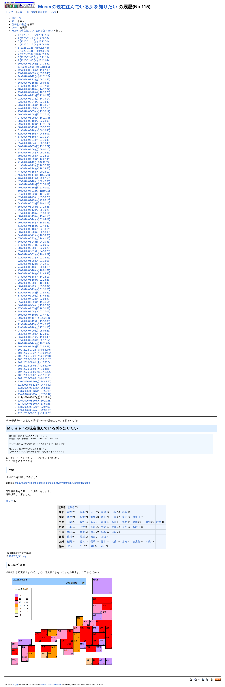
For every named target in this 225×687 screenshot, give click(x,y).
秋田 (92, 512)
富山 (103, 522)
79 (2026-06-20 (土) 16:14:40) (34, 283)
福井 (124, 522)
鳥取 (69, 531)
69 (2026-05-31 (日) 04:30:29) (34, 251)
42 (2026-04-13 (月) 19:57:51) (34, 165)
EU (81, 546)
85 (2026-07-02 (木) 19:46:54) (34, 302)
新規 (19, 12)
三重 (69, 527)
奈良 (124, 527)
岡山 (92, 531)
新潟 (92, 522)
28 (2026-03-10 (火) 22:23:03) (34, 121)
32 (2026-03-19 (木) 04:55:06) (34, 133)
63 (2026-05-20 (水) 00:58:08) (34, 232)
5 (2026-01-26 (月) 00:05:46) (33, 47)
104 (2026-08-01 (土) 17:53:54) (34, 362)
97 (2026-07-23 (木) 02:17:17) (34, 340)
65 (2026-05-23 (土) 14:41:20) (34, 238)
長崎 (92, 541)
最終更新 (42, 12)
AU (92, 546)
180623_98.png (17, 556)
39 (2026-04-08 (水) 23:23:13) (34, 156)
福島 (124, 512)
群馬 (92, 517)
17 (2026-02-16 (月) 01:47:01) (34, 86)
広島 (103, 531)
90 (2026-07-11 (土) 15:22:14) (34, 318)
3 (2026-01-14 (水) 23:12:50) (33, 41)
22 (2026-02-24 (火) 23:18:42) (34, 102)
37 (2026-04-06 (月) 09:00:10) (34, 149)
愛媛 (82, 536)
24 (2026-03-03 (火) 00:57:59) (34, 108)
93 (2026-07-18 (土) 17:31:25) (34, 327)
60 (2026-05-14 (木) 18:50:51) (34, 222)
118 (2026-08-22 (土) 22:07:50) (34, 407)
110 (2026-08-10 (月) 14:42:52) (34, 381)
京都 (92, 527)
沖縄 (148, 541)
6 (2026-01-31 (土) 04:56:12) (33, 51)
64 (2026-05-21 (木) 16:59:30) (34, 235)
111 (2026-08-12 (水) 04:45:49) (34, 384)
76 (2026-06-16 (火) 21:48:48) (34, 273)
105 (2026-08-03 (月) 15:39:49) (34, 365)
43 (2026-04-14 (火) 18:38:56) (34, 168)
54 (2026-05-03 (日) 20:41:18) (34, 203)
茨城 (69, 517)
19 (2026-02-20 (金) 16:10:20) (34, 92)
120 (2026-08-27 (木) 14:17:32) (34, 413)
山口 (114, 531)
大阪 (103, 527)
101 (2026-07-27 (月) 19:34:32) (34, 353)
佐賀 (82, 541)
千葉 (114, 517)
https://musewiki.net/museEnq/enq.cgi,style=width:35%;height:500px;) (52, 483)
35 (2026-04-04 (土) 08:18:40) (34, 143)
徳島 (92, 536)
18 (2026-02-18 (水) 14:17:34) (34, 89)
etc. (103, 546)
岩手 (82, 512)
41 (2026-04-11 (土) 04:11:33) (33, 162)
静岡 (135, 522)
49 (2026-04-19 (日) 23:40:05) (34, 187)
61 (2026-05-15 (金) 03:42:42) (34, 226)
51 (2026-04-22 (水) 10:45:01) (34, 194)
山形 (114, 512)
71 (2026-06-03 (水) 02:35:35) (34, 257)
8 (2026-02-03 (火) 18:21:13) (33, 57)
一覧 (26, 12)
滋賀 (82, 527)
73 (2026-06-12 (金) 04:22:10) (34, 264)
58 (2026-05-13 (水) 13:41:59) (34, 216)
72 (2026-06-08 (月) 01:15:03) (34, 261)
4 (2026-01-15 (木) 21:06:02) (33, 44)
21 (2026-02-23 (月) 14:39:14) (34, 98)
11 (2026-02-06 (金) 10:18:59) (34, 67)
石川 (114, 522)
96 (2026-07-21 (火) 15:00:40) (34, 337)
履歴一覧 (17, 18)
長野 (82, 522)
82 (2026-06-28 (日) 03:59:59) (34, 292)
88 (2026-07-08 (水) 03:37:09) (34, 311)
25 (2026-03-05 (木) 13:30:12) (34, 111)
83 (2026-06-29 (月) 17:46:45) (34, 295)
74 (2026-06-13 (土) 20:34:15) (34, 267)
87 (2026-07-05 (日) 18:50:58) (34, 308)
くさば (15, 684)
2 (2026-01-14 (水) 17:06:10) (33, 38)
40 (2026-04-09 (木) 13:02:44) (34, 159)
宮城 (103, 512)
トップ (9, 12)
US (68, 546)
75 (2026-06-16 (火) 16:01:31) (34, 270)
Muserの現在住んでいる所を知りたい (77, 6)
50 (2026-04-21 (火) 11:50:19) (34, 191)
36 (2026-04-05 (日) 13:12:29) (34, 146)
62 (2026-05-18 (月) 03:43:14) (34, 229)
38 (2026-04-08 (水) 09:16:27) (34, 152)
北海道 (70, 507)
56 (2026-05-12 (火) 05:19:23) (34, 210)
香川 (69, 536)
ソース (15, 27)
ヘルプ (52, 12)
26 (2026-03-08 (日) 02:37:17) (34, 114)
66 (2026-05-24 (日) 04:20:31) (34, 241)
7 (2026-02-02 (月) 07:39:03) (33, 54)
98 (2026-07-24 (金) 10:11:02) (34, 343)
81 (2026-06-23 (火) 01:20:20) (34, 289)
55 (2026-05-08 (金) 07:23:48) (34, 206)
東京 (124, 517)
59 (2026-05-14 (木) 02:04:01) (34, 219)
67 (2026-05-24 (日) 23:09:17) (34, 245)
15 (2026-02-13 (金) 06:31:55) (34, 79)
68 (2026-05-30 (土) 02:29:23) (34, 248)
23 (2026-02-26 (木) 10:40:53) (34, 105)
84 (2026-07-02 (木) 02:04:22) (34, 299)
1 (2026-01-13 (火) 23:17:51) (33, 35)
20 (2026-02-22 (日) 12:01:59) (34, 95)
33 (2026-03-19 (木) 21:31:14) (34, 136)
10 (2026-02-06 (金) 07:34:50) (34, 63)
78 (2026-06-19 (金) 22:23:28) (34, 279)
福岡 (69, 541)
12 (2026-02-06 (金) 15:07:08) (34, 70)
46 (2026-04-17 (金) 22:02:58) (34, 178)
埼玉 (103, 517)
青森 (69, 512)
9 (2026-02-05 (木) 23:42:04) (33, 60)
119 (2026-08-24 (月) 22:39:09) (34, 410)
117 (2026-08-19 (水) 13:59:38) (34, 403)
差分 (14, 21)
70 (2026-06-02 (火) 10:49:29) (34, 254)
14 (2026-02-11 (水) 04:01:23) (34, 76)
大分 (114, 541)
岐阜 (158, 522)
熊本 (103, 541)
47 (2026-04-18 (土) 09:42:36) (34, 181)
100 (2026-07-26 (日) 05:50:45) (34, 349)
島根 (82, 531)
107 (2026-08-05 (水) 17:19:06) (34, 372)
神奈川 (136, 517)
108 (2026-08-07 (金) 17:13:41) (34, 375)
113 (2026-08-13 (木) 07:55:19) (34, 391)
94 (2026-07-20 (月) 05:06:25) (34, 330)
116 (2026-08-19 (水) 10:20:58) (34, 400)
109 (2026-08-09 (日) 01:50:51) (34, 378)
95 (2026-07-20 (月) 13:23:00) (34, 334)
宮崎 (124, 541)
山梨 (69, 522)
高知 (103, 536)
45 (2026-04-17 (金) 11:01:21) (34, 175)
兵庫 (114, 527)
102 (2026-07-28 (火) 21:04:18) (34, 356)
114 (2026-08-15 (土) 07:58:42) (34, 394)
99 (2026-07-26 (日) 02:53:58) (34, 346)
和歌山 (136, 527)
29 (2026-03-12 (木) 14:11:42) (34, 124)
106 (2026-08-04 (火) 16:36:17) (34, 369)
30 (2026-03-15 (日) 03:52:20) (34, 127)
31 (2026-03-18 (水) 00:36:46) (34, 130)
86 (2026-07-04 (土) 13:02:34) (34, 305)
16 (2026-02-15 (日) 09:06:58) (34, 82)
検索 (33, 12)
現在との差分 (19, 24)
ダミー (9, 500)
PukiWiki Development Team (50, 684)
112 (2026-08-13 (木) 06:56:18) (34, 388)
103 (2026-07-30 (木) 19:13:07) (34, 359)
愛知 (148, 522)
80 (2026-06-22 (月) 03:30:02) (34, 286)
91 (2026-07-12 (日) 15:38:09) (34, 321)
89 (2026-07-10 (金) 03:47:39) (34, 314)
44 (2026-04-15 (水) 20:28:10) (34, 171)
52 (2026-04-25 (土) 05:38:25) (34, 197)
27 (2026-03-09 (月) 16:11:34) (34, 117)
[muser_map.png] (62, 622)
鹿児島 (136, 541)
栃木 (82, 517)
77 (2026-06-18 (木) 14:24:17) (34, 276)
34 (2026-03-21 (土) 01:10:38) (34, 140)
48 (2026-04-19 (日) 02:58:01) (34, 184)
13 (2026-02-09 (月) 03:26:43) (34, 73)
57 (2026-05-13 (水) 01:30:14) (34, 213)
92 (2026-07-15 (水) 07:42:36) (34, 324)
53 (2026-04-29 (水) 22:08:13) (34, 200)
